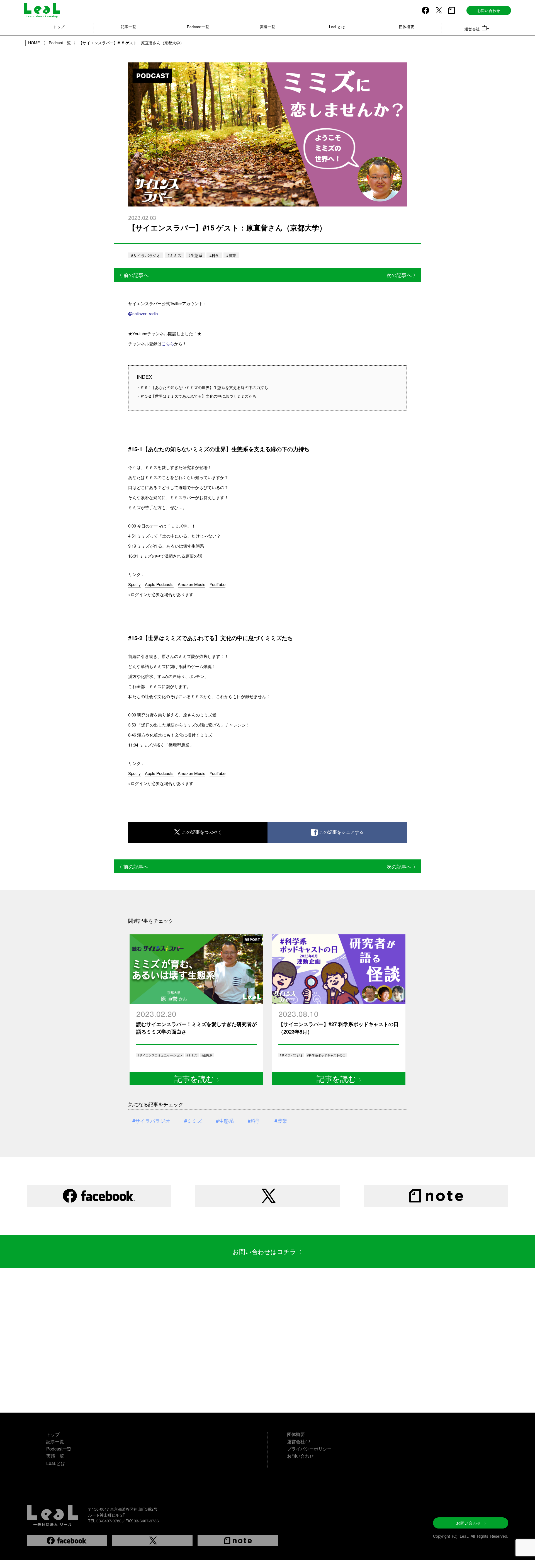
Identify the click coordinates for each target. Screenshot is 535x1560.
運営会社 (472, 28)
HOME (34, 42)
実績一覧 (267, 26)
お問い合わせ (472, 1523)
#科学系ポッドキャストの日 (326, 1055)
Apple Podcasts (159, 584)
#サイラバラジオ (145, 255)
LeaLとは (337, 26)
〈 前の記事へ (133, 274)
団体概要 (406, 26)
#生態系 (195, 255)
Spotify (134, 584)
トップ (59, 26)
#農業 (231, 255)
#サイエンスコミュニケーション (160, 1055)
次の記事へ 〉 (402, 274)
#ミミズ (174, 255)
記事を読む (197, 1078)
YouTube (217, 584)
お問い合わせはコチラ (269, 1251)
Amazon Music (191, 584)
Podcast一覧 (198, 26)
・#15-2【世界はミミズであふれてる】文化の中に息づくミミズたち (196, 396)
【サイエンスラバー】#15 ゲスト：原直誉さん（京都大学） (131, 42)
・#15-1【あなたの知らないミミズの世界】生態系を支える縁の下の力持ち (202, 387)
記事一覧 (128, 26)
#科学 (214, 255)
